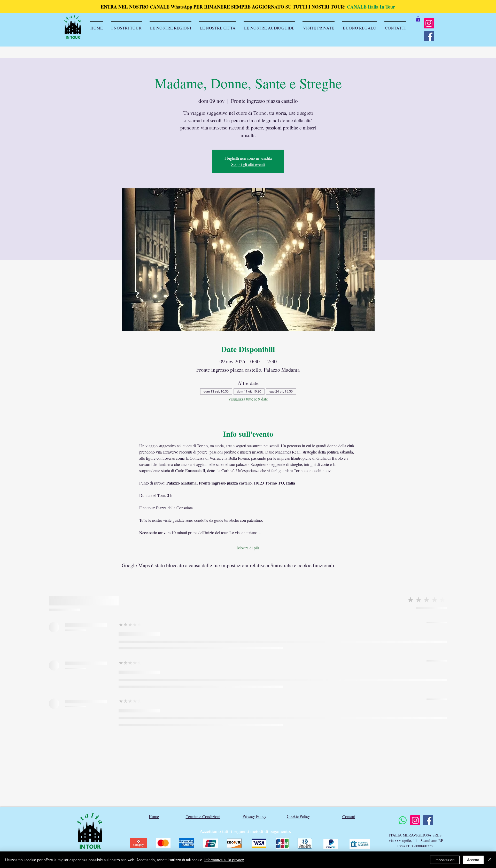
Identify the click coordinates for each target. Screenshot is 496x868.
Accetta (473, 859)
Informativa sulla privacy (224, 859)
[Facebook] (429, 36)
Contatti (348, 816)
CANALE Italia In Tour (371, 6)
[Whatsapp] (403, 820)
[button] (418, 18)
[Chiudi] (490, 860)
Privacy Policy (254, 816)
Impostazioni (445, 859)
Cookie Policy (298, 816)
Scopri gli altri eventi (248, 164)
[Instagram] (429, 23)
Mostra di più (248, 547)
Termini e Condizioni (203, 816)
